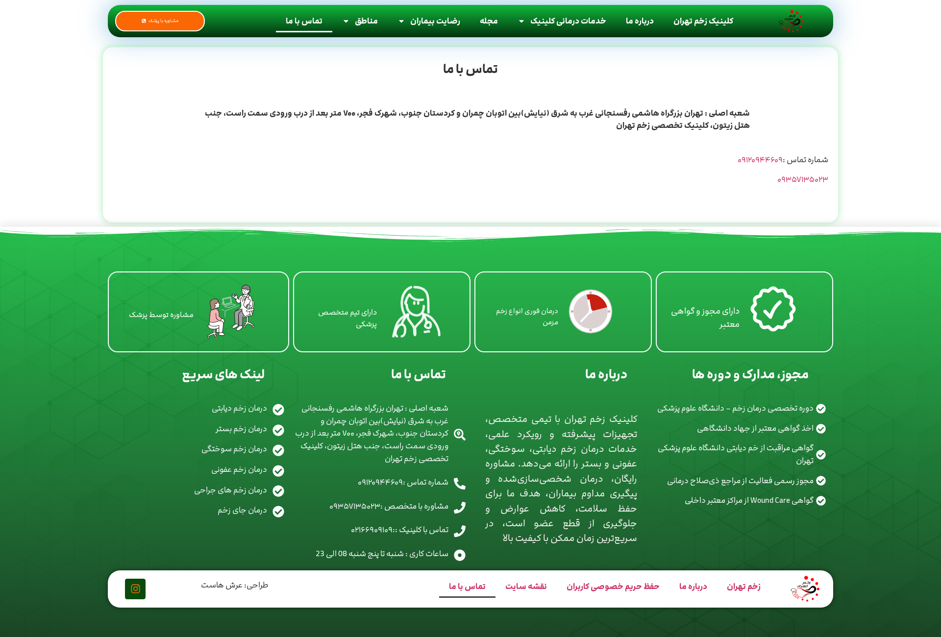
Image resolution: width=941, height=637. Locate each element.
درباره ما (640, 21)
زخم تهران (744, 586)
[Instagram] (135, 589)
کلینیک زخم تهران (703, 21)
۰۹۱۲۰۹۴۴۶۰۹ (760, 160)
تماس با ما (304, 21)
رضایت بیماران (435, 21)
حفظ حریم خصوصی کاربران (613, 586)
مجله (489, 21)
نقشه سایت (526, 586)
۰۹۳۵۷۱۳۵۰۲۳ (802, 179)
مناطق (366, 21)
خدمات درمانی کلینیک (568, 21)
